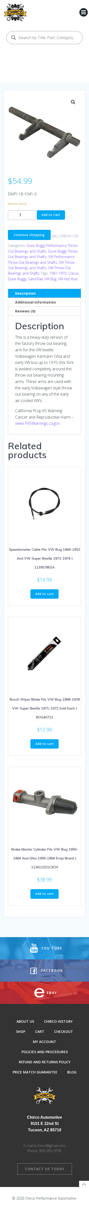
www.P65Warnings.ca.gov (37, 423)
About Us (25, 1021)
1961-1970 (58, 273)
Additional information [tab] (35, 302)
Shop (20, 1031)
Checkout (63, 1031)
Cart (39, 1031)
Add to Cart (51, 215)
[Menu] (83, 12)
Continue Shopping (29, 235)
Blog (71, 1072)
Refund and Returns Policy (44, 1062)
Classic (73, 273)
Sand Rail (35, 279)
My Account (44, 1041)
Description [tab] (25, 293)
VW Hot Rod (67, 279)
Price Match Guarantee (35, 1072)
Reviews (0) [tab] (25, 311)
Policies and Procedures (45, 1051)
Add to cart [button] (44, 594)
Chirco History (58, 1021)
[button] (73, 102)
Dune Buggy (17, 279)
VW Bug (50, 279)
